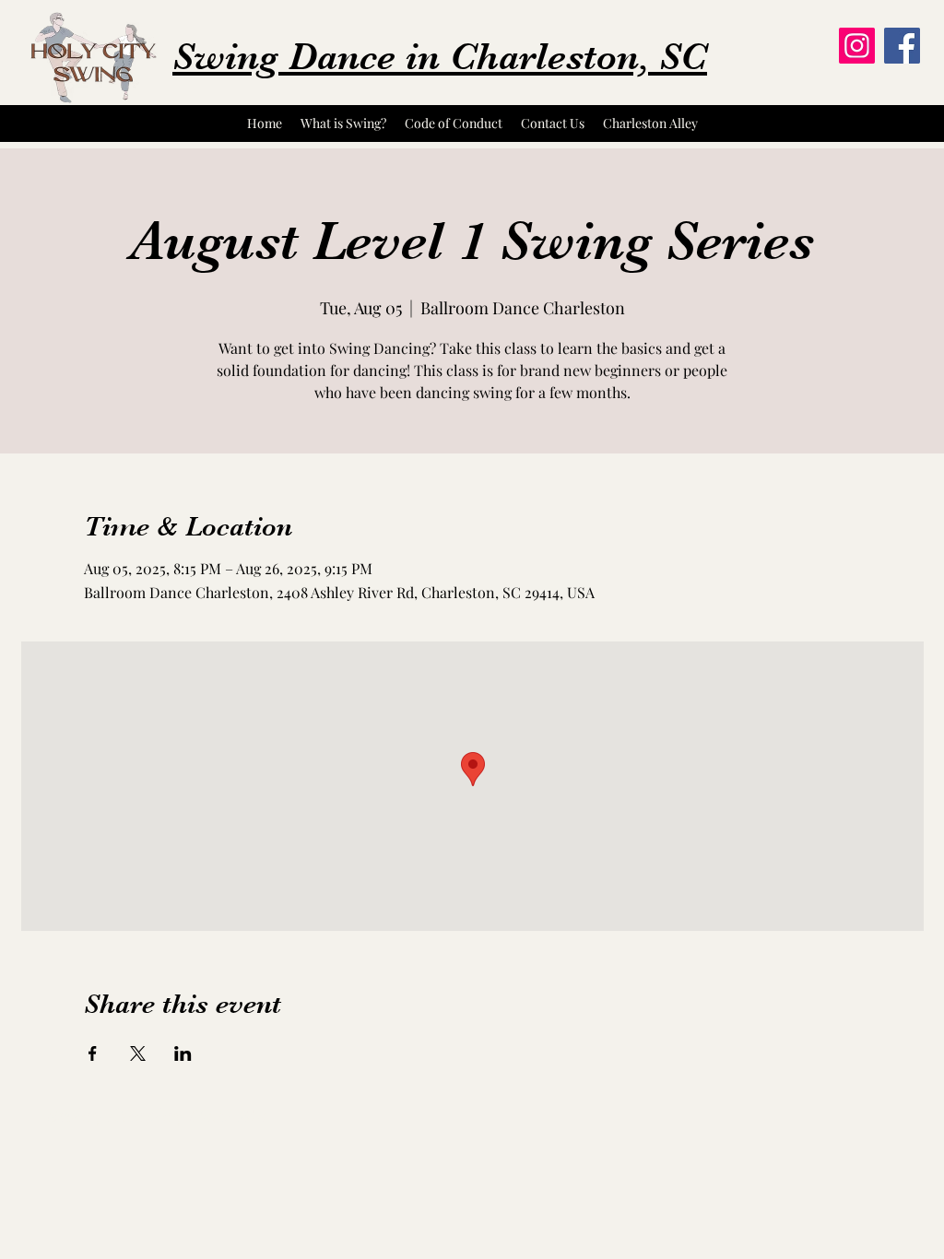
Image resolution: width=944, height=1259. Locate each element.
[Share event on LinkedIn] (183, 1053)
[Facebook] (902, 46)
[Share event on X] (138, 1053)
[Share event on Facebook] (92, 1053)
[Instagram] (857, 46)
